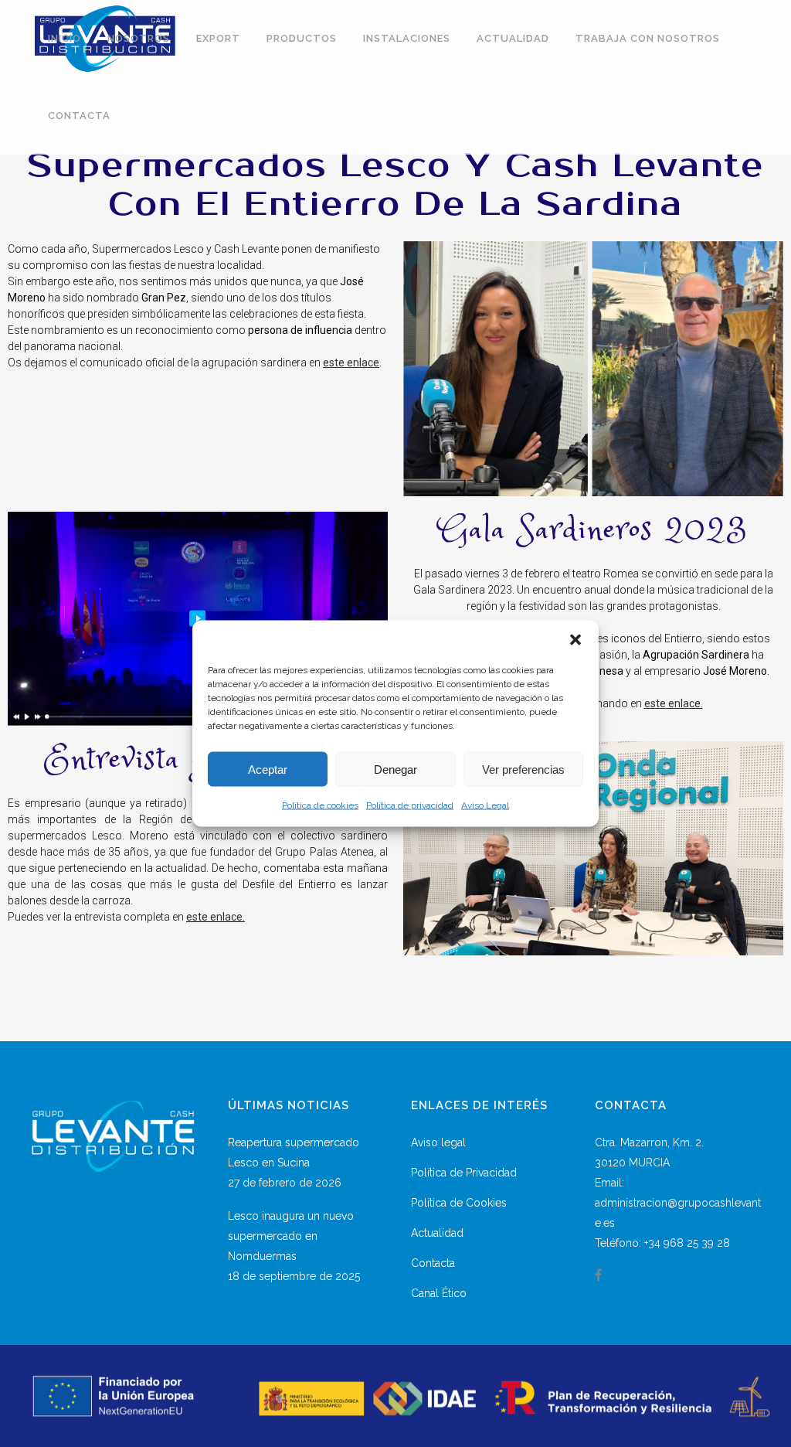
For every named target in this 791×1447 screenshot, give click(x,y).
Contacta (433, 1263)
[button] (575, 640)
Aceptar (267, 768)
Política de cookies (320, 805)
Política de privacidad (409, 805)
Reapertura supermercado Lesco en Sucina (293, 1152)
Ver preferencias (523, 768)
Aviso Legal (485, 805)
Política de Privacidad (464, 1172)
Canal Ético (439, 1293)
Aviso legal (438, 1142)
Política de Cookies (459, 1203)
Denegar (395, 768)
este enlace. (215, 917)
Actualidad (437, 1233)
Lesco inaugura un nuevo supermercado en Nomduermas (291, 1236)
